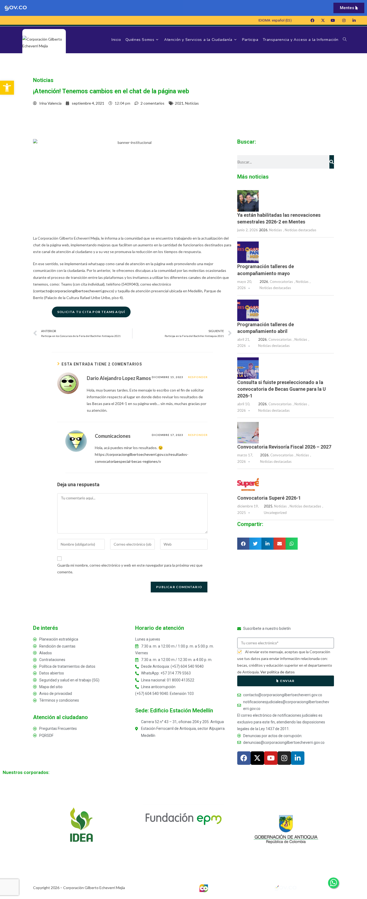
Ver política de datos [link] (277, 672)
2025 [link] (268, 506)
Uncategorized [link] (275, 512)
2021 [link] (179, 103)
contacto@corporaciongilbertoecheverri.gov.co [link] (73, 291)
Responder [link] (198, 377)
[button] (243, 544)
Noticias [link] (192, 103)
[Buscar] (331, 162)
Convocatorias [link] (281, 281)
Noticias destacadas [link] (300, 230)
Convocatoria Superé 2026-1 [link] (269, 498)
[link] (7, 88)
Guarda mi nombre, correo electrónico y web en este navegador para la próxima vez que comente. (130, 568)
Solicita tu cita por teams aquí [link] (91, 312)
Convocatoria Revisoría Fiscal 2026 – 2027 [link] (284, 447)
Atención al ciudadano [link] (60, 717)
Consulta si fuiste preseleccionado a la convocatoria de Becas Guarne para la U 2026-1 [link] (281, 389)
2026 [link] (263, 230)
